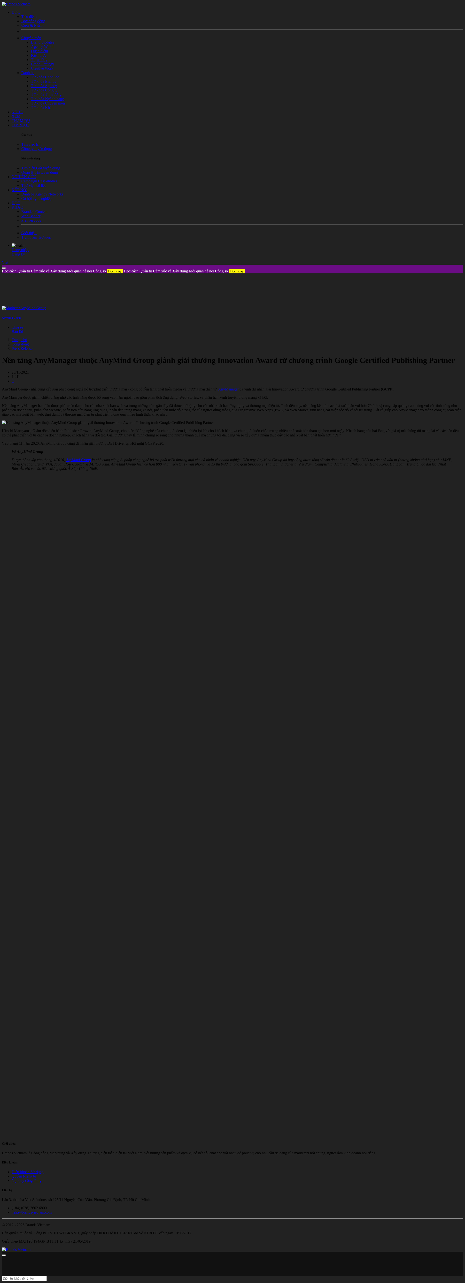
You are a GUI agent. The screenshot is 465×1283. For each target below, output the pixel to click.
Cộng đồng (20, 344)
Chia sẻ (17, 327)
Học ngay (115, 271)
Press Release (22, 348)
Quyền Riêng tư (24, 1176)
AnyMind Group (11, 317)
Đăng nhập (20, 250)
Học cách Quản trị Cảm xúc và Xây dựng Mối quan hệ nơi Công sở (62, 271)
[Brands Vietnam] (16, 4)
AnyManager (228, 389)
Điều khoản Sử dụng (28, 1172)
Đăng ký (18, 254)
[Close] (4, 268)
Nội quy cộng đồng (26, 1180)
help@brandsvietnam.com (32, 1212)
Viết (5, 262)
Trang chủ (19, 340)
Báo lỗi (17, 332)
